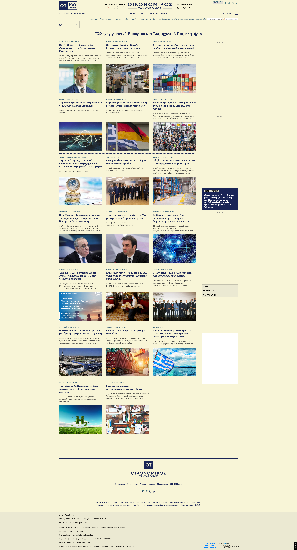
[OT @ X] (229, 3)
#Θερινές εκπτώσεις (149, 19)
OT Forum (218, 3)
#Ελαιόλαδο (201, 19)
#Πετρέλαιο (189, 19)
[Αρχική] (68, 5)
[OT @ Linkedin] (236, 3)
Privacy (143, 484)
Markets (134, 14)
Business (144, 14)
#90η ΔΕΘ (110, 19)
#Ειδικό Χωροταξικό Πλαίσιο (171, 19)
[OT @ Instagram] (233, 3)
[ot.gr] (150, 8)
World (164, 14)
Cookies (151, 484)
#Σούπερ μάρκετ (97, 19)
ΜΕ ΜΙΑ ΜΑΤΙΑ (208, 291)
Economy (154, 14)
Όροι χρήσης (132, 484)
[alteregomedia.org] (210, 547)
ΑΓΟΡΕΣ (206, 286)
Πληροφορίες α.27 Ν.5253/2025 (169, 484)
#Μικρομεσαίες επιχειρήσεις (127, 19)
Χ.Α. (60, 25)
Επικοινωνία (120, 484)
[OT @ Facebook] (225, 3)
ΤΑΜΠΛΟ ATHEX (209, 295)
